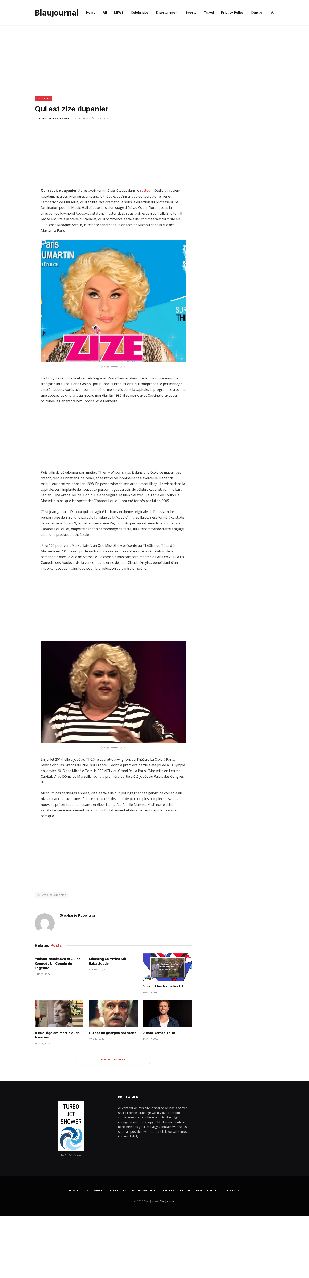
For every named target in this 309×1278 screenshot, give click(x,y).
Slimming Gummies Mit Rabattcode (107, 961)
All (105, 12)
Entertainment (167, 12)
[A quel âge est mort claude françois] (59, 1013)
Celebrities (140, 12)
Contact (257, 12)
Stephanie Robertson (53, 118)
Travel (209, 12)
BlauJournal (167, 1201)
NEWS (119, 12)
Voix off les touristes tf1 (163, 986)
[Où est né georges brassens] (113, 1013)
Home (90, 12)
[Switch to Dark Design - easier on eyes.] (272, 12)
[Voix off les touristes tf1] (167, 967)
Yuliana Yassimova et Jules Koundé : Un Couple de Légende (57, 963)
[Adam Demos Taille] (167, 1013)
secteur (146, 190)
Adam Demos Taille (159, 1033)
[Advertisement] (154, 65)
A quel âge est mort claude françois (57, 1035)
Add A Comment (113, 1059)
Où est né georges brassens (112, 1033)
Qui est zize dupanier (51, 895)
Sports (191, 12)
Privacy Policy (232, 12)
